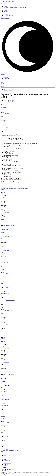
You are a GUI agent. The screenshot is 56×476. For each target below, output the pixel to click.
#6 (4, 365)
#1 (4, 131)
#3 (4, 254)
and (10, 225)
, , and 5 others (17, 188)
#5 (4, 328)
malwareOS (13, 100)
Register (2, 86)
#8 (4, 440)
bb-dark (5, 459)
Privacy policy (7, 464)
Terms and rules (7, 463)
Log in (2, 83)
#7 (4, 403)
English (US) (7, 460)
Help (5, 465)
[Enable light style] (28, 46)
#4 (4, 291)
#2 (4, 216)
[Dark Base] (1, 18)
